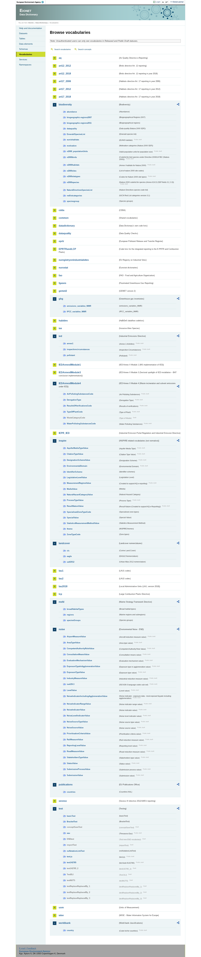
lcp (60, 594)
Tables (22, 38)
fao (60, 275)
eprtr (61, 241)
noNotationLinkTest (75, 851)
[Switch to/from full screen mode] (167, 2)
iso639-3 (70, 684)
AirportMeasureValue (76, 636)
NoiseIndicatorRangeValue (79, 704)
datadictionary (67, 225)
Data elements (26, 44)
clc (68, 551)
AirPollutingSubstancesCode (80, 394)
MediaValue (72, 489)
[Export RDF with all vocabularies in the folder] (178, 105)
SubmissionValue (75, 775)
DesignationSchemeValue (78, 460)
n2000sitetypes (73, 176)
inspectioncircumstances (78, 349)
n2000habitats (73, 165)
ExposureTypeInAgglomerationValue (83, 666)
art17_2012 (65, 89)
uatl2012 (70, 562)
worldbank (64, 923)
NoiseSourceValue (75, 727)
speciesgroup (73, 201)
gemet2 (63, 291)
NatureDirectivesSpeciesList (79, 190)
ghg (61, 299)
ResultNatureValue (75, 506)
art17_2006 (65, 81)
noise (62, 629)
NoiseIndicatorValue (76, 710)
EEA (31, 2)
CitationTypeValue (75, 454)
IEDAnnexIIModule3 (70, 372)
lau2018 (63, 586)
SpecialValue (73, 517)
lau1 (61, 570)
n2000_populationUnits (77, 151)
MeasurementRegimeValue (79, 483)
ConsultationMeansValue (78, 654)
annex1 (70, 343)
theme (69, 529)
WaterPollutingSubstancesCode (81, 423)
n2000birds (72, 157)
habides (63, 320)
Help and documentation (30, 28)
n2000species (73, 182)
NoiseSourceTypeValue (77, 722)
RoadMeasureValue (75, 751)
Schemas (23, 49)
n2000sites (71, 171)
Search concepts (84, 49)
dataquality (72, 129)
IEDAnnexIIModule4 (70, 383)
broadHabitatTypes (75, 609)
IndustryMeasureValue (77, 678)
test (61, 808)
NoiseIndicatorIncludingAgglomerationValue (87, 696)
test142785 (71, 862)
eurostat (63, 267)
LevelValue (72, 690)
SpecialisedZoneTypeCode (79, 512)
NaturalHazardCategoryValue (80, 494)
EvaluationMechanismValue (79, 660)
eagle (69, 556)
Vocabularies (25, 54)
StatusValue (72, 763)
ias (60, 328)
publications (66, 784)
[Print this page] (163, 2)
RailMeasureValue (75, 739)
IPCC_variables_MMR (76, 311)
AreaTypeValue (73, 642)
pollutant (71, 355)
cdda (61, 210)
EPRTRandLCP (67, 249)
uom (61, 907)
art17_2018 (65, 96)
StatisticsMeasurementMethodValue (83, 523)
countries (71, 792)
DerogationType (74, 400)
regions (70, 615)
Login (158, 2)
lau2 (61, 578)
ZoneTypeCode (73, 534)
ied (60, 336)
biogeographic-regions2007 (79, 117)
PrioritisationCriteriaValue (78, 733)
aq (60, 58)
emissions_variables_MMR (79, 306)
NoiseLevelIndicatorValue (78, 716)
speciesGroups (73, 620)
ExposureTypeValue (76, 672)
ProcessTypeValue (75, 500)
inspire (62, 440)
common (64, 218)
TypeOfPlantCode (75, 412)
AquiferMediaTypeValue (77, 448)
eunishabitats (73, 140)
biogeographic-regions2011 (79, 123)
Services (23, 59)
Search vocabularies (62, 49)
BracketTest (72, 821)
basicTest (71, 816)
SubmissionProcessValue (78, 769)
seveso (63, 801)
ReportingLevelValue (76, 745)
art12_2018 (65, 73)
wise (61, 915)
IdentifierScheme (74, 472)
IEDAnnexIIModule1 (70, 364)
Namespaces (25, 64)
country (70, 930)
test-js (69, 856)
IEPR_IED (64, 433)
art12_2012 (65, 65)
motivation (72, 146)
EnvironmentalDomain (77, 466)
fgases (62, 283)
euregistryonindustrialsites (74, 260)
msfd (61, 602)
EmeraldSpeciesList (76, 134)
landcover (64, 543)
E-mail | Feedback (27, 948)
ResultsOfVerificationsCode (79, 406)
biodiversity (65, 104)
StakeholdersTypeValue (77, 757)
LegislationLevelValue (77, 477)
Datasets (23, 33)
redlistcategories (74, 195)
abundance (72, 112)
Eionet (30, 23)
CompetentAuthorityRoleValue (80, 648)
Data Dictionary (41, 23)
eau (68, 833)
